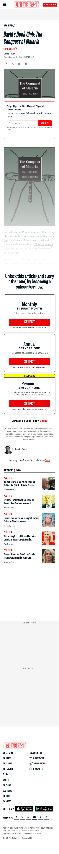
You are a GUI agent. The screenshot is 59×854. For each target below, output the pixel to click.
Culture (7, 785)
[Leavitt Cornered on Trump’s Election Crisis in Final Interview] (48, 525)
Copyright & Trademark (34, 833)
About (6, 828)
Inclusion (34, 831)
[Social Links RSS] (40, 818)
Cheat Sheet (8, 753)
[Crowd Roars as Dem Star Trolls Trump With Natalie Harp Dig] (48, 562)
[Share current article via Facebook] (6, 63)
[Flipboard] (46, 818)
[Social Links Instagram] (28, 818)
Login (43, 420)
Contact (14, 828)
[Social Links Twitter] (22, 818)
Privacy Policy (29, 439)
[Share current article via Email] (19, 63)
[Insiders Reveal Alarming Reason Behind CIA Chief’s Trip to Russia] (48, 489)
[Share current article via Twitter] (12, 63)
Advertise (34, 828)
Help (43, 828)
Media (5, 774)
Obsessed (7, 763)
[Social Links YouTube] (34, 818)
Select (29, 322)
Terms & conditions (12, 833)
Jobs (26, 828)
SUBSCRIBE (50, 4)
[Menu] (7, 4)
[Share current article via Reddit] (25, 63)
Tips (21, 828)
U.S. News (7, 791)
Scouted (7, 801)
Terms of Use (39, 127)
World (6, 780)
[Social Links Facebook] (16, 818)
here (47, 460)
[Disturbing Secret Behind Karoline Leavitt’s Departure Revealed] (48, 543)
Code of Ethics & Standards (16, 831)
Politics (7, 758)
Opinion (6, 796)
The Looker (8, 769)
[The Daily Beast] (27, 5)
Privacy (49, 828)
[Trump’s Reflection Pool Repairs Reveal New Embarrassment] (48, 507)
